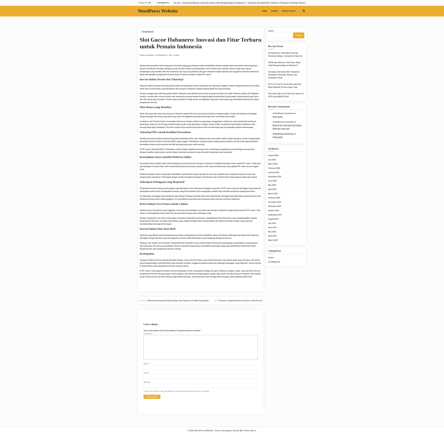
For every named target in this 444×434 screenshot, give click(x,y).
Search (271, 31)
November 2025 (274, 177)
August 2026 (273, 155)
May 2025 (272, 185)
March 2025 (273, 194)
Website (146, 382)
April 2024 (272, 236)
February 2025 (274, 198)
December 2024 (274, 202)
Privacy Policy (289, 11)
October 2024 (273, 211)
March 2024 (273, 240)
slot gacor (187, 66)
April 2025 (272, 189)
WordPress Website (158, 11)
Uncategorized (148, 32)
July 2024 (272, 223)
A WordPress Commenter (283, 134)
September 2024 (275, 215)
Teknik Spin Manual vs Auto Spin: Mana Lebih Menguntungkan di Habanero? (284, 63)
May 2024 (272, 232)
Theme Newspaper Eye (225, 431)
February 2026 (274, 168)
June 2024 (272, 227)
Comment (148, 334)
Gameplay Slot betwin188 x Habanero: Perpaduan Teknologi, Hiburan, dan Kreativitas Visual (284, 75)
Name (146, 364)
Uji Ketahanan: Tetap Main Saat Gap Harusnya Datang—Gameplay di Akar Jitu (285, 54)
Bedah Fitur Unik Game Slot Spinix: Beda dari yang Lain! (287, 127)
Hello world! (277, 117)
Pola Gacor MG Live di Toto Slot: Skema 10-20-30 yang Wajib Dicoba (286, 95)
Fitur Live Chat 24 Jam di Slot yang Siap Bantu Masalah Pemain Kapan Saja (284, 85)
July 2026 (272, 160)
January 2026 (273, 172)
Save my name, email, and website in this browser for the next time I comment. (177, 391)
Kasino (274, 11)
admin (177, 55)
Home (264, 11)
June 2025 (272, 181)
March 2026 (273, 164)
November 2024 (274, 206)
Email (146, 373)
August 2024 (273, 219)
